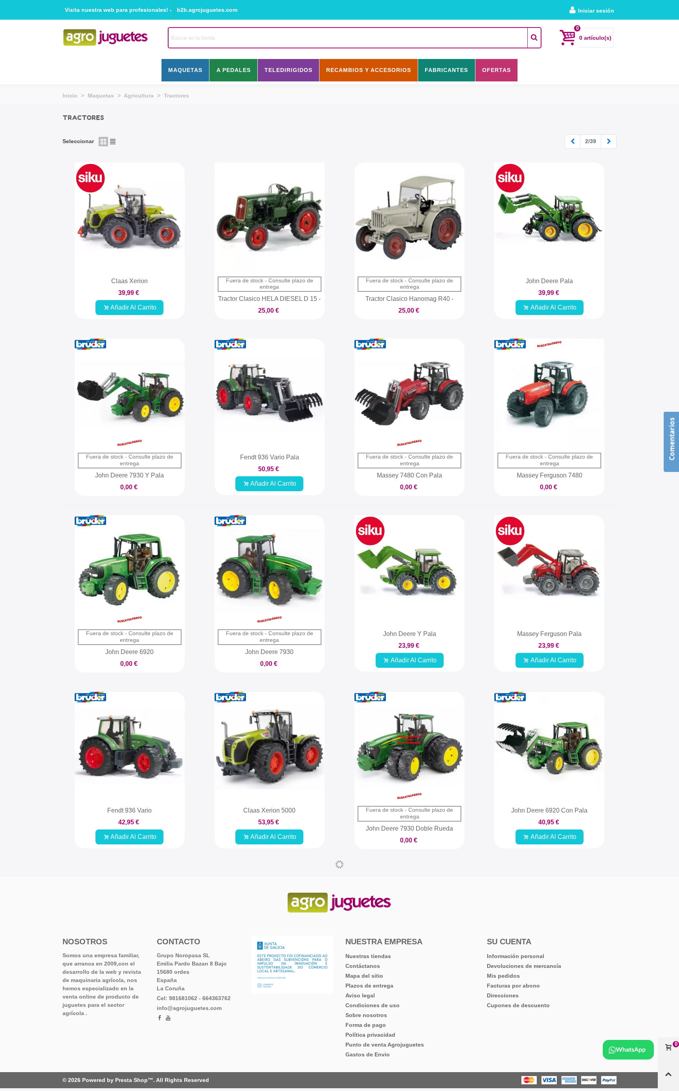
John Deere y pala (409, 633)
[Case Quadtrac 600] (549, 931)
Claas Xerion (129, 281)
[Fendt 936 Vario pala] (270, 394)
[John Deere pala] (549, 217)
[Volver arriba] (668, 1077)
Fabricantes (446, 70)
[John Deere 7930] (270, 570)
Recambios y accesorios (368, 70)
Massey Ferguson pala (549, 633)
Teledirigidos (288, 70)
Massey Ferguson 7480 (549, 475)
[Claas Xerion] (130, 217)
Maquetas (185, 70)
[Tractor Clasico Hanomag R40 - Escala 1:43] (409, 217)
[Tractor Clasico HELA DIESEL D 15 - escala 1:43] (270, 217)
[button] (118, 10)
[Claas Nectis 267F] (270, 931)
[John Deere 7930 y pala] (130, 394)
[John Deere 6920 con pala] (549, 747)
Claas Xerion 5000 (269, 810)
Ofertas (496, 70)
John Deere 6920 (129, 652)
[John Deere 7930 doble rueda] (409, 747)
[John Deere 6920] (130, 570)
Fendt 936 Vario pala (269, 457)
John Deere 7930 (269, 652)
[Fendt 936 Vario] (130, 747)
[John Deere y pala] (409, 570)
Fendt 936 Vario (129, 810)
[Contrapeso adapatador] (409, 931)
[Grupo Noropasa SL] (105, 37)
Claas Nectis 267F (269, 1002)
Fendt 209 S (129, 1020)
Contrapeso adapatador (409, 1002)
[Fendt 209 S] (130, 931)
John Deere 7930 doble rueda (409, 828)
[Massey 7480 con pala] (409, 394)
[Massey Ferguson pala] (549, 570)
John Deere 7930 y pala (129, 475)
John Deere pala (549, 281)
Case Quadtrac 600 (549, 1002)
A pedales (234, 70)
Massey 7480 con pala (409, 475)
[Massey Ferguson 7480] (549, 394)
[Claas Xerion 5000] (270, 747)
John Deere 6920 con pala (549, 810)
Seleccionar (78, 141)
